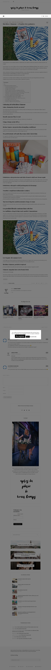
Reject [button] (28, 336)
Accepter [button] (20, 336)
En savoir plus (33, 336)
